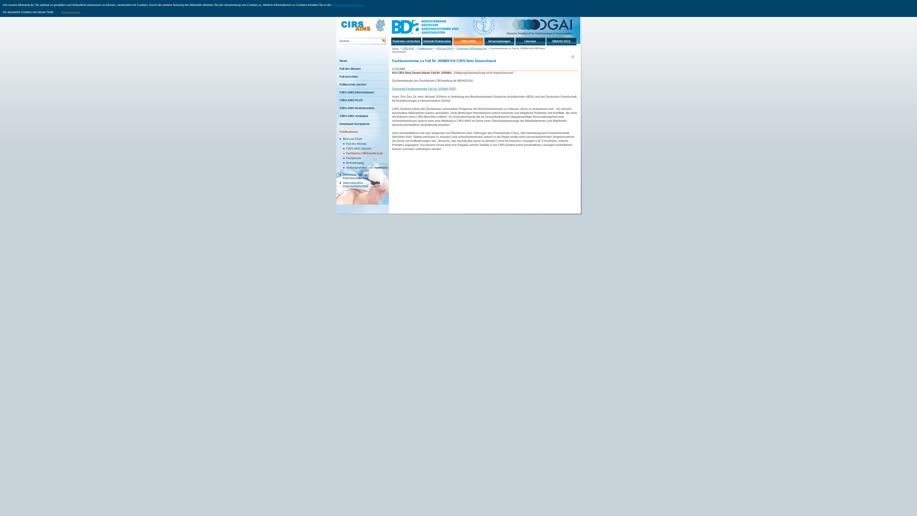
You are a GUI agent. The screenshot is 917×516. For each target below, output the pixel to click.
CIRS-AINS (408, 48)
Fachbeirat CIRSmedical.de (472, 48)
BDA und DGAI (445, 48)
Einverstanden (70, 12)
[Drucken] (572, 57)
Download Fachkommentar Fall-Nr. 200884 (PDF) (424, 89)
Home (395, 48)
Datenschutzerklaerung (347, 5)
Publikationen (425, 48)
